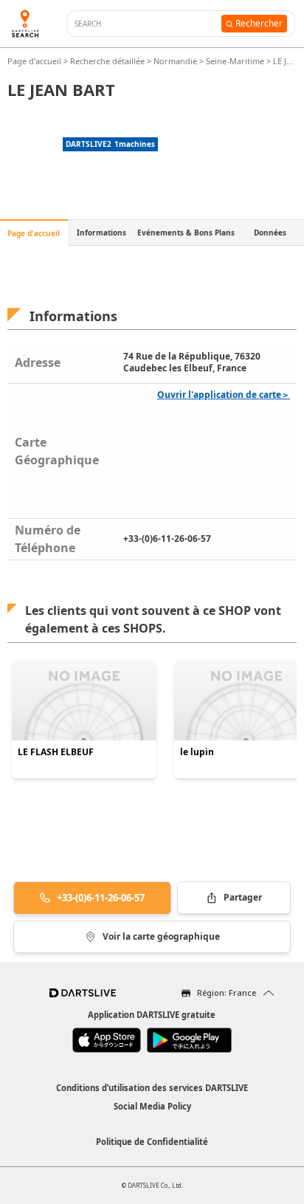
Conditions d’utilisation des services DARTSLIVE (152, 1087)
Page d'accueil (35, 60)
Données (270, 232)
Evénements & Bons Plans (186, 232)
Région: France (226, 992)
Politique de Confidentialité (152, 1141)
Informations (101, 232)
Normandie (175, 60)
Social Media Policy (152, 1106)
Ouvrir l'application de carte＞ (223, 394)
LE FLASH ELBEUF (56, 752)
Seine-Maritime (235, 60)
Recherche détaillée (108, 60)
